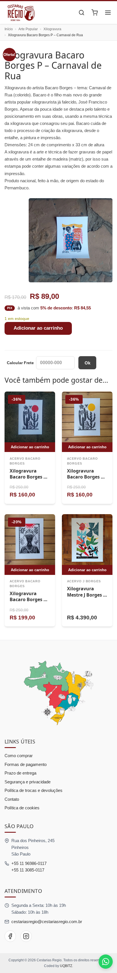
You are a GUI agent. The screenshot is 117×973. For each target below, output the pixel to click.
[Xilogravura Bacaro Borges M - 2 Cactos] (30, 417)
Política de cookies (22, 807)
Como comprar (19, 755)
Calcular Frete (20, 362)
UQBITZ (66, 966)
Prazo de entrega (20, 773)
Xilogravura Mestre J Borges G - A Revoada (86, 594)
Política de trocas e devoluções (33, 790)
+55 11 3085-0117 (27, 869)
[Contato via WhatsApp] (106, 961)
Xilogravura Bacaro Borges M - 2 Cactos (29, 477)
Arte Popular (28, 29)
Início (9, 29)
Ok (87, 362)
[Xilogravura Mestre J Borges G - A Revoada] (87, 539)
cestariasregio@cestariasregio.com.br (46, 921)
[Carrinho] (94, 12)
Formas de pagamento (26, 764)
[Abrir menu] (107, 12)
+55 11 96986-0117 (29, 863)
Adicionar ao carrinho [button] (30, 447)
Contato (12, 799)
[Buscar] (81, 12)
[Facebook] (10, 936)
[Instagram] (26, 936)
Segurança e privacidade (28, 781)
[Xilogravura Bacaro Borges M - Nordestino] (30, 539)
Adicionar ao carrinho (38, 328)
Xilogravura (52, 29)
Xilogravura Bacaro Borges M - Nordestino (29, 599)
